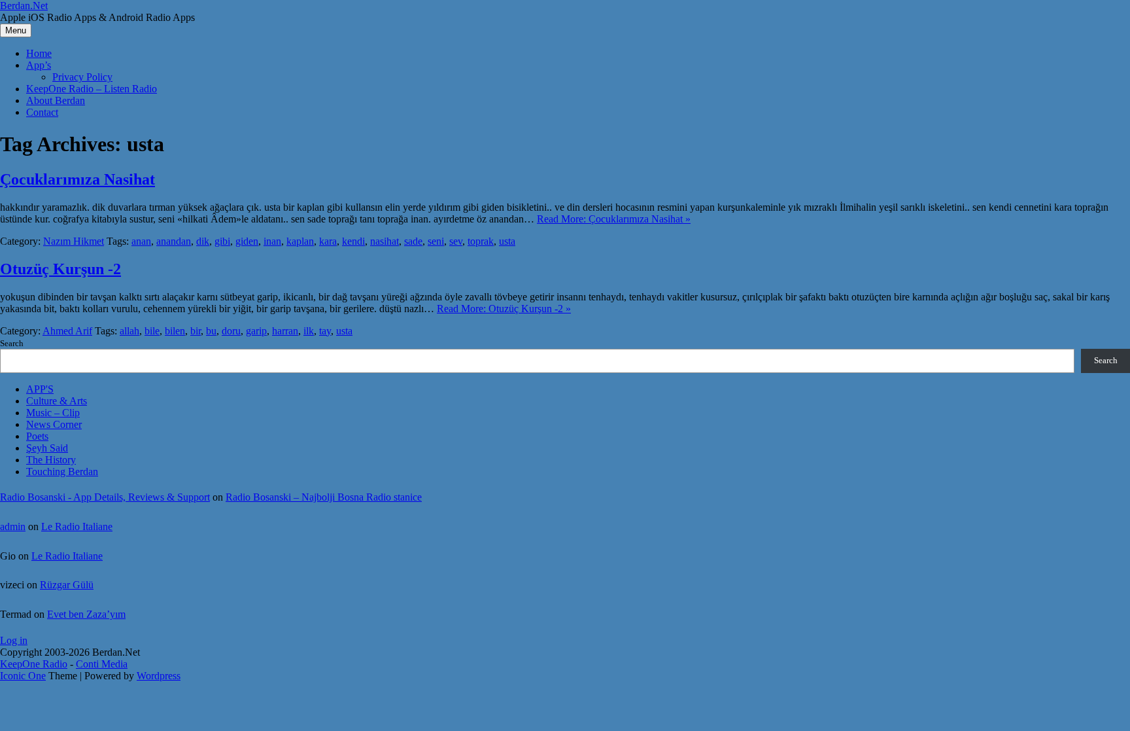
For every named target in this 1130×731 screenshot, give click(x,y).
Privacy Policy (82, 76)
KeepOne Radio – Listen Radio (91, 88)
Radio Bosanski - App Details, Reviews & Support (105, 497)
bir (195, 330)
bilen (175, 330)
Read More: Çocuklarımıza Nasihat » (614, 218)
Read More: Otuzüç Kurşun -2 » (504, 308)
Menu (15, 30)
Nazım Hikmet (73, 241)
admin (13, 526)
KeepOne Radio (33, 663)
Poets (37, 436)
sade (413, 241)
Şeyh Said (47, 448)
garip (256, 330)
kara (328, 241)
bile (152, 330)
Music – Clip (53, 412)
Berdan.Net (24, 5)
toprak (481, 241)
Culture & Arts (56, 400)
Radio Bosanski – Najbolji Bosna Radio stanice (324, 497)
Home (39, 53)
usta (507, 241)
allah (129, 330)
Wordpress (158, 675)
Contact (42, 112)
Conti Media (102, 663)
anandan (173, 241)
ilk (308, 330)
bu (211, 330)
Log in (13, 640)
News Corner (54, 424)
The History (51, 459)
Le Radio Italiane (76, 526)
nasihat (384, 241)
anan (141, 241)
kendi (353, 241)
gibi (222, 241)
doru (231, 330)
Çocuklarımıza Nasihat (77, 179)
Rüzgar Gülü (67, 584)
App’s (38, 65)
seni (436, 241)
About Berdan (55, 100)
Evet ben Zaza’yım (86, 614)
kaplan (300, 241)
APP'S (40, 389)
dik (202, 241)
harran (285, 330)
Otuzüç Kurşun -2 (60, 268)
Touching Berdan (62, 471)
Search (12, 343)
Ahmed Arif (67, 330)
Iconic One (23, 675)
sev (455, 241)
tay (325, 330)
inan (272, 241)
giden (246, 241)
